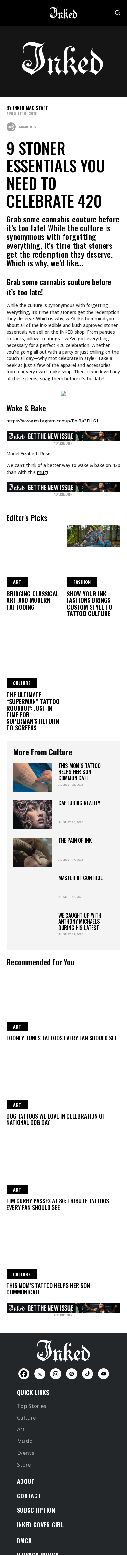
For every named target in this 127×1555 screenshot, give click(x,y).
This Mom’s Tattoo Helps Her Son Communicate (79, 772)
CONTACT (29, 1496)
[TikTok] (87, 1373)
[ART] (33, 535)
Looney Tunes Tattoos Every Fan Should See (62, 1038)
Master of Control (80, 878)
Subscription (36, 1510)
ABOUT (26, 1481)
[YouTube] (103, 1373)
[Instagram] (55, 1373)
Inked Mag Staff (30, 107)
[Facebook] (23, 1373)
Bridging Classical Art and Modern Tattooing (33, 600)
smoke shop (59, 372)
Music (24, 1441)
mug (42, 472)
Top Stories (32, 1406)
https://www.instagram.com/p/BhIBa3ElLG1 (53, 421)
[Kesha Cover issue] (63, 1307)
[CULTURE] (33, 636)
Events (25, 1452)
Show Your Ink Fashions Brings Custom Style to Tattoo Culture (89, 603)
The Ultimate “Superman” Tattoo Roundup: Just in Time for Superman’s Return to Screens (33, 711)
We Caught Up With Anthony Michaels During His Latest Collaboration (79, 924)
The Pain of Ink (75, 840)
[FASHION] (93, 535)
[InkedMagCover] (63, 435)
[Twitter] (39, 1373)
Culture (26, 1417)
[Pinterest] (71, 1373)
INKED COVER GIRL (40, 1525)
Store (24, 1464)
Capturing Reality (79, 803)
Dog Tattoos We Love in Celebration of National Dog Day (56, 1119)
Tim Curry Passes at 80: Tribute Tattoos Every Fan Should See (58, 1204)
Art (21, 1429)
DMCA (24, 1540)
